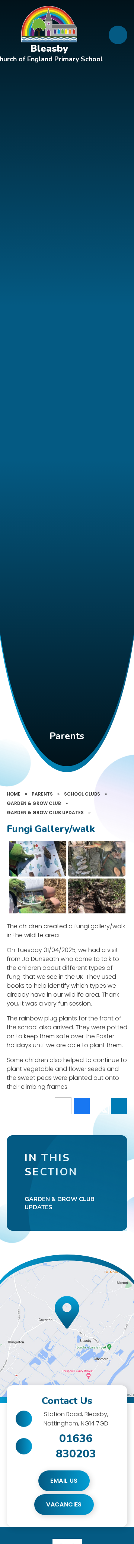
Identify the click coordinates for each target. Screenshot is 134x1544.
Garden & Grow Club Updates (45, 812)
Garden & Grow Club (34, 803)
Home (13, 794)
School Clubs (82, 794)
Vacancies (64, 1504)
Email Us (63, 1480)
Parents (42, 794)
